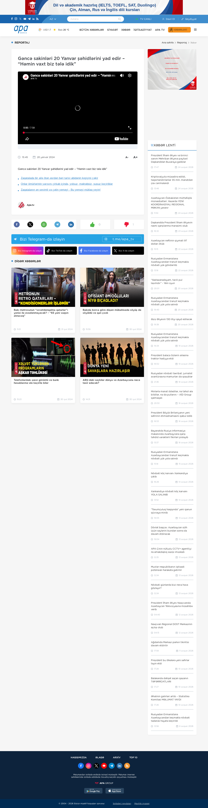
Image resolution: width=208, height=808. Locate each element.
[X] (20, 19)
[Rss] (37, 19)
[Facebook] (12, 19)
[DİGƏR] (194, 30)
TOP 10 (133, 757)
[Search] (119, 19)
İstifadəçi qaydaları (122, 803)
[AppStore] (114, 791)
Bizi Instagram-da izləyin (30, 251)
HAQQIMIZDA (79, 757)
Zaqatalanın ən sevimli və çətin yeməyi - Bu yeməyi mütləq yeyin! (61, 189)
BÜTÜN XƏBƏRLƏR (91, 29)
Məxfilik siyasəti (142, 803)
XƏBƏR (125, 29)
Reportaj (182, 42)
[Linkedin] (33, 19)
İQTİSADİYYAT (143, 29)
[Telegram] (29, 19)
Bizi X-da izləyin (126, 251)
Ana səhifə (168, 42)
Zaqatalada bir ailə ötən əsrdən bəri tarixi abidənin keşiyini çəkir (59, 178)
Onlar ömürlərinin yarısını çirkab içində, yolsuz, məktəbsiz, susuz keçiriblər (67, 183)
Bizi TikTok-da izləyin (62, 251)
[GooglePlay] (93, 791)
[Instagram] (16, 19)
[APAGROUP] (104, 783)
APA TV (160, 29)
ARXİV (117, 757)
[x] (96, 766)
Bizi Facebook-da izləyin (96, 251)
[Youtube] (25, 19)
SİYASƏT (112, 29)
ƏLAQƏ (99, 757)
